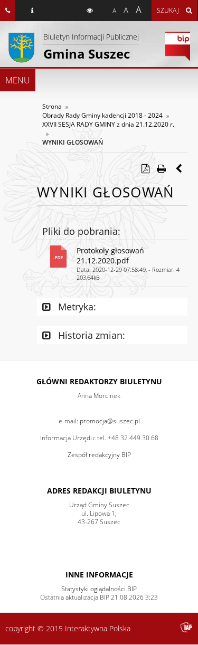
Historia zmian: (90, 335)
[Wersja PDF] (145, 168)
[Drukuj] (161, 168)
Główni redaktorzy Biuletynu (99, 381)
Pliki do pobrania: (81, 231)
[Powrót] (179, 168)
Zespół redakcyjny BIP (99, 454)
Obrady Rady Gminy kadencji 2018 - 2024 (102, 115)
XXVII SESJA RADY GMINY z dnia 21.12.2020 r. (108, 124)
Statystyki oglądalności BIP (99, 588)
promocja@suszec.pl (110, 420)
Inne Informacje (99, 575)
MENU (17, 80)
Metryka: (75, 306)
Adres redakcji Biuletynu (99, 491)
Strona (52, 106)
